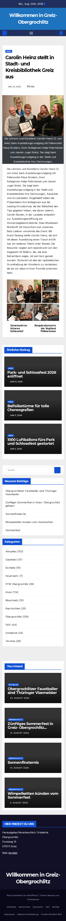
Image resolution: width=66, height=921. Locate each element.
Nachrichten (13, 608)
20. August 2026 (19, 698)
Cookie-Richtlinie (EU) (51, 914)
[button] (56, 33)
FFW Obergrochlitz (17, 584)
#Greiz (31, 86)
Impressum (9, 914)
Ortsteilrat (11, 632)
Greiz (8, 51)
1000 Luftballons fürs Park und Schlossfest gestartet (31, 441)
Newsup (51, 895)
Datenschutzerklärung (28, 914)
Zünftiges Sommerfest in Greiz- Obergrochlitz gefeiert (30, 727)
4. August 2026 (19, 803)
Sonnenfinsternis (16, 513)
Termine (10, 641)
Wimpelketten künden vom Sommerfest (29, 522)
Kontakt (55, 907)
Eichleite (10, 567)
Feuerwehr (12, 575)
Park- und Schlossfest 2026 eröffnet (31, 374)
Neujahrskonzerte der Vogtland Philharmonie (45, 328)
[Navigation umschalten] (31, 33)
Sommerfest (13, 530)
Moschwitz (12, 600)
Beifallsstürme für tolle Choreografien (28, 408)
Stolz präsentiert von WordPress (22, 895)
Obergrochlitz (14, 616)
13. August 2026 (19, 733)
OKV (8, 624)
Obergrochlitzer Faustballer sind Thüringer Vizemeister (33, 691)
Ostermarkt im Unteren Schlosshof (18, 328)
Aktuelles (11, 551)
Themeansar (33, 899)
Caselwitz (11, 559)
